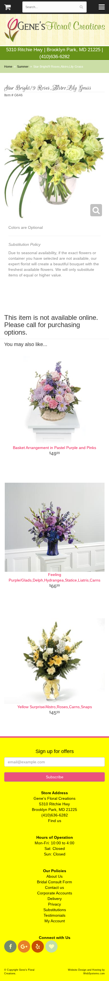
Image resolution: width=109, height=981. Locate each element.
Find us (54, 820)
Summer (23, 66)
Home (8, 66)
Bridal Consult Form (54, 882)
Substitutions (54, 910)
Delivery (55, 898)
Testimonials (54, 915)
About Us (54, 876)
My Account (54, 921)
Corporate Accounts (54, 893)
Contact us (54, 887)
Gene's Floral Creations (54, 31)
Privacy (54, 904)
